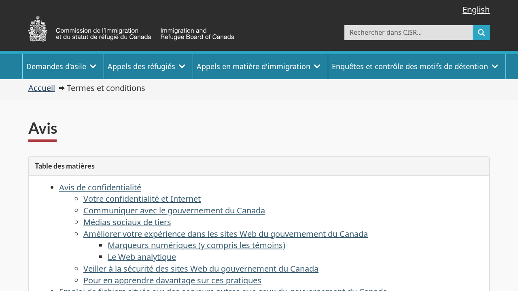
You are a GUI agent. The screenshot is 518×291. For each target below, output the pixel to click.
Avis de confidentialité (100, 187)
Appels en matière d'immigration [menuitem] (253, 66)
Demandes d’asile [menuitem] (56, 66)
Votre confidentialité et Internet (142, 198)
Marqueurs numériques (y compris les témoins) (196, 245)
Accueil (41, 87)
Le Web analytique (142, 256)
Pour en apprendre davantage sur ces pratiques (172, 280)
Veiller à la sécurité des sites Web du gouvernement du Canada (200, 268)
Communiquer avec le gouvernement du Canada (174, 210)
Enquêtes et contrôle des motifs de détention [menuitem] (410, 66)
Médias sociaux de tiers (127, 222)
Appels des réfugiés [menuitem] (141, 66)
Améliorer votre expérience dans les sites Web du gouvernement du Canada (225, 233)
